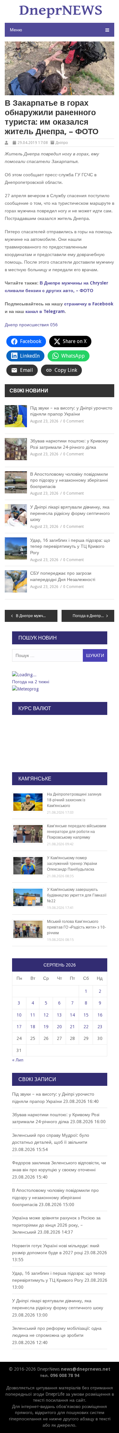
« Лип (17, 1059)
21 (72, 1026)
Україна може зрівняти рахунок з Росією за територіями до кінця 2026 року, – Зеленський (56, 1225)
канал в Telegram (45, 311)
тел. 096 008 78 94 (59, 1375)
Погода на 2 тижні (30, 681)
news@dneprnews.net (85, 1369)
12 (46, 1014)
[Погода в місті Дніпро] (59, 674)
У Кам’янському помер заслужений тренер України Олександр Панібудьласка (72, 864)
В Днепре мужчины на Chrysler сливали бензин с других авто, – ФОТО (36, 616)
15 (86, 1014)
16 (99, 1014)
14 (72, 1014)
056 (54, 324)
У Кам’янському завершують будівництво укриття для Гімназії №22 (76, 895)
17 (19, 1026)
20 (59, 1026)
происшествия (34, 324)
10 (19, 1014)
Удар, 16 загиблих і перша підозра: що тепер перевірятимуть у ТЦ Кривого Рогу (70, 546)
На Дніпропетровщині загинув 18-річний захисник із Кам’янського (74, 800)
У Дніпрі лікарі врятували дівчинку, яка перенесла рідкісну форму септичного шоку (70, 513)
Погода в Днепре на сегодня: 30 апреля (93, 616)
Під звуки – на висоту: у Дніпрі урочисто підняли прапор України (71, 411)
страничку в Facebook (88, 303)
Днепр (11, 324)
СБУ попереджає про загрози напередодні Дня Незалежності (62, 576)
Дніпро (62, 143)
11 (32, 1014)
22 (86, 1026)
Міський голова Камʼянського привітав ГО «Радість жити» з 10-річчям (76, 927)
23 (99, 1026)
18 (32, 1026)
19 (46, 1026)
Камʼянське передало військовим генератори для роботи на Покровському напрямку (76, 832)
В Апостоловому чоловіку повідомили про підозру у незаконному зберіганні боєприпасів (69, 480)
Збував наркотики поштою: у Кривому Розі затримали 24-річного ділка (69, 444)
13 (59, 1014)
